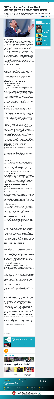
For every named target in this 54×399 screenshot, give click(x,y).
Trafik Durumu (42, 387)
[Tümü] (49, 47)
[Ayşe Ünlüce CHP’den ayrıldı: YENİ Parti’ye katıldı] (9, 369)
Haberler (5, 5)
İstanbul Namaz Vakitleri (32, 387)
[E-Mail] (9, 352)
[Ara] (48, 2)
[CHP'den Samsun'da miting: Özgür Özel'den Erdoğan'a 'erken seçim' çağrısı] (19, 28)
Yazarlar (15, 0)
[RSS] (45, 381)
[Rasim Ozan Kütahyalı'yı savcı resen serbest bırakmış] (19, 369)
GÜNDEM (17, 2)
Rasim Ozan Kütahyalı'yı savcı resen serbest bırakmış (18, 374)
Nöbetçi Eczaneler (7, 387)
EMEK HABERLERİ (6, 397)
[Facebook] (40, 381)
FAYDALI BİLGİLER (11, 397)
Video (11, 0)
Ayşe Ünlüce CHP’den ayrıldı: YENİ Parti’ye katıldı (8, 373)
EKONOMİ (25, 2)
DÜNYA (21, 2)
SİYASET (28, 2)
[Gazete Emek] (7, 3)
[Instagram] (43, 381)
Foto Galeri (6, 0)
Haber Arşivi (41, 389)
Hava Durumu (19, 387)
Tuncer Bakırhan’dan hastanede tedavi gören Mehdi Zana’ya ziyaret (8, 363)
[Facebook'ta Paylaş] (41, 16)
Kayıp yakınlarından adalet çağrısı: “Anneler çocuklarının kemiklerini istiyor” (18, 364)
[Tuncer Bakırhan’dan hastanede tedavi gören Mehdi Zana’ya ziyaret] (9, 359)
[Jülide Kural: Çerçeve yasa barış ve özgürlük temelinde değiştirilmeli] (29, 359)
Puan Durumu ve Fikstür (8, 389)
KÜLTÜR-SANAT (38, 2)
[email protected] (23, 379)
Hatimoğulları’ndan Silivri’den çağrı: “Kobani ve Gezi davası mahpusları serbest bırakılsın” (28, 374)
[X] (42, 381)
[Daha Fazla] (46, 16)
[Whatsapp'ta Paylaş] (44, 16)
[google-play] (43, 383)
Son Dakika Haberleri (31, 389)
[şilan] (6, 350)
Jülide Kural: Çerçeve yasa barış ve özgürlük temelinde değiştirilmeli (29, 363)
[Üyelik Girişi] (49, 1)
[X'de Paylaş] (43, 16)
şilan (10, 350)
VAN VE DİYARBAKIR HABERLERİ (29, 396)
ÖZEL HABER (33, 2)
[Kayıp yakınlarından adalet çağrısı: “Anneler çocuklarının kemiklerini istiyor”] (19, 359)
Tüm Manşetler (19, 389)
